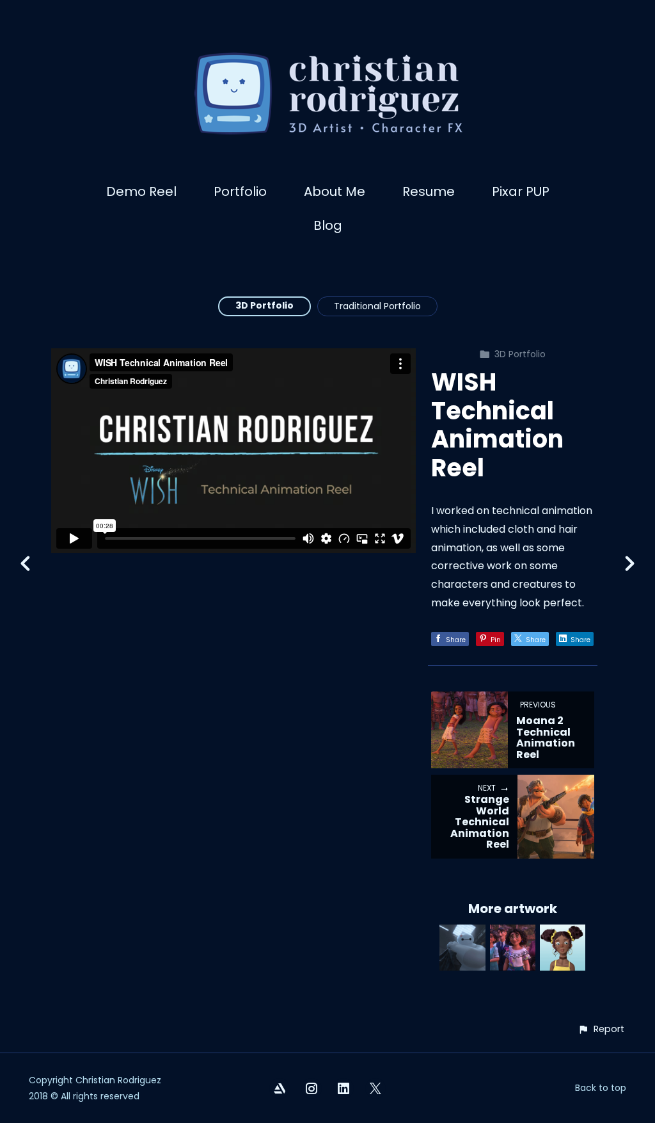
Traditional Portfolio (377, 306)
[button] (600, 1029)
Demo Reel (141, 191)
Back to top (600, 1087)
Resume (428, 191)
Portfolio (240, 191)
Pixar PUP (520, 191)
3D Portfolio (264, 305)
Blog (327, 225)
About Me (334, 191)
